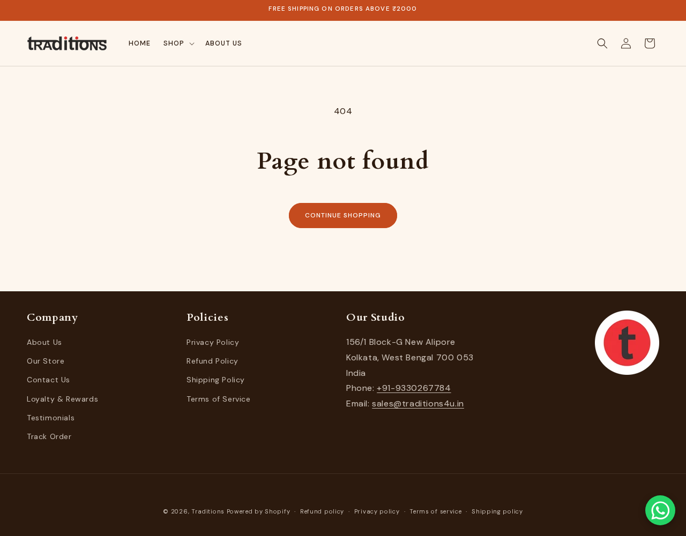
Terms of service (435, 511)
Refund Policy (212, 361)
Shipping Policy (216, 380)
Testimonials (50, 417)
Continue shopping (343, 215)
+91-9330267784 (414, 388)
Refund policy (322, 511)
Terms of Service (219, 399)
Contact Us (48, 380)
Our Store (45, 361)
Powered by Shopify (258, 511)
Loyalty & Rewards (62, 399)
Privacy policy (377, 511)
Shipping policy (497, 511)
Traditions (208, 511)
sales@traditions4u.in (418, 404)
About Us (44, 342)
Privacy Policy (213, 342)
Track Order (49, 436)
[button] (178, 43)
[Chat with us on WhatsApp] (660, 510)
